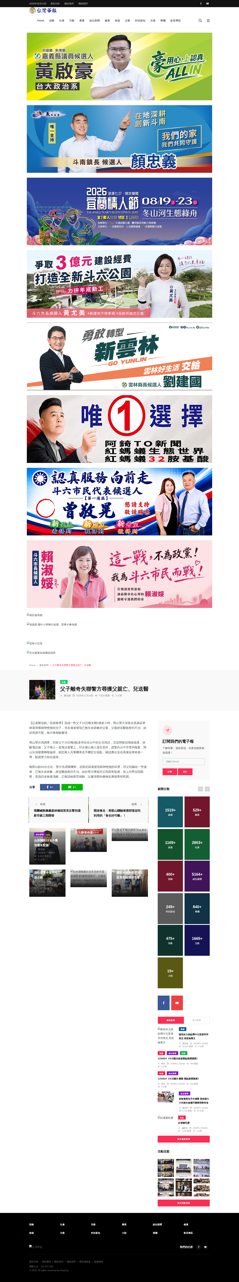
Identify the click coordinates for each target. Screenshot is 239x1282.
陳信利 (185, 1108)
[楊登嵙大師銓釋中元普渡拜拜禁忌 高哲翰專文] (166, 1036)
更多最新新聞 (183, 1139)
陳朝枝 (123, 881)
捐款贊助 (46, 1261)
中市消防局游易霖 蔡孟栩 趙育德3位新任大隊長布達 (88, 827)
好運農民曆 (184, 1123)
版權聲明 (98, 1261)
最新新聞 (43, 665)
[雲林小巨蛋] (119, 643)
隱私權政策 (85, 1261)
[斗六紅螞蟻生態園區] (119, 429)
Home (40, 20)
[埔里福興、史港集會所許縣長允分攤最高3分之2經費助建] (184, 1187)
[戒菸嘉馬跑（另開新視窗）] (119, 615)
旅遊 (117, 20)
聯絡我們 (83, 3)
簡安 (163, 1064)
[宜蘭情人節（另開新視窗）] (119, 211)
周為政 (82, 872)
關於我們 (69, 3)
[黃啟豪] (119, 66)
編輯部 (185, 1128)
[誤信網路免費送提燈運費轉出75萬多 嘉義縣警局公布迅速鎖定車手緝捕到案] (184, 1168)
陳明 (81, 836)
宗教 (71, 20)
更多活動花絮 (183, 1203)
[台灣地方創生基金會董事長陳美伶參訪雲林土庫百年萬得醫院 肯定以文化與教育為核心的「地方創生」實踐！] (201, 1187)
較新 (43, 804)
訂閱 (170, 772)
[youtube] (207, 3)
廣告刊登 (55, 3)
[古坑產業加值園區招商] (119, 653)
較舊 (134, 804)
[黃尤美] (119, 284)
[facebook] (200, 3)
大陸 (152, 20)
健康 (107, 20)
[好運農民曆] (165, 1118)
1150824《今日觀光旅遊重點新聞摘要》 (178, 1058)
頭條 (51, 20)
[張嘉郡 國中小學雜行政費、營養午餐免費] (119, 624)
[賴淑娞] (119, 574)
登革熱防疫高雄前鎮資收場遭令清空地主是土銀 (47, 872)
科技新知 (140, 20)
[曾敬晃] (119, 501)
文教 (127, 20)
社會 (61, 20)
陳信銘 (67, 695)
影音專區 (175, 20)
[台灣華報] (43, 10)
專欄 (163, 20)
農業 (82, 20)
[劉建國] (119, 356)
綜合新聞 (94, 20)
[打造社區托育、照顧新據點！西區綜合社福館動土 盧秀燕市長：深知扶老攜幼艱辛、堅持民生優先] (201, 1168)
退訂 (185, 772)
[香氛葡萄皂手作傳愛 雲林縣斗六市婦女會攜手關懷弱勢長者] (166, 1097)
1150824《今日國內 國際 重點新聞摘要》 (179, 1079)
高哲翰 (185, 1043)
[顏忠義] (119, 139)
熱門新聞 (197, 1020)
